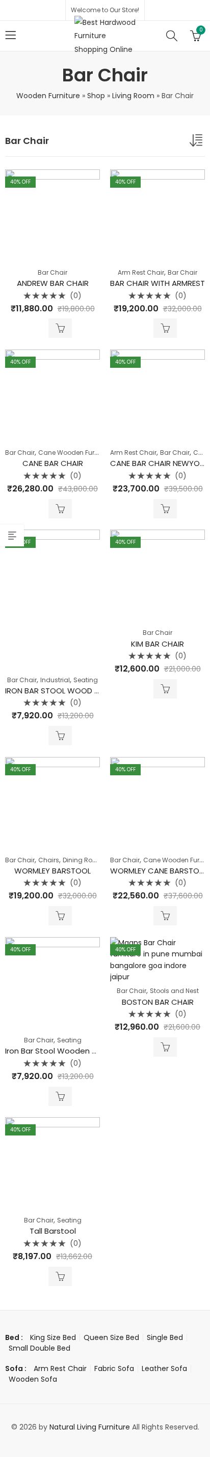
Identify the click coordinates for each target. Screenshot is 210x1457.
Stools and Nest (174, 990)
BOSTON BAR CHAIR (158, 1002)
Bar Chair (52, 272)
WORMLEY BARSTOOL (52, 870)
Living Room (133, 96)
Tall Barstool (53, 1231)
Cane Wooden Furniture (75, 452)
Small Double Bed (39, 1348)
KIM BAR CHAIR (157, 643)
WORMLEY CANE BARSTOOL (159, 870)
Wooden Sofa (33, 1379)
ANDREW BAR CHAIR (53, 283)
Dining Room (83, 860)
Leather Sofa (164, 1368)
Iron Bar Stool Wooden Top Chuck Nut (76, 1050)
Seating (85, 680)
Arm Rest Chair (141, 272)
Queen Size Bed (111, 1337)
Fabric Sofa (114, 1368)
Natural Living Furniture (89, 1427)
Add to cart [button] (60, 328)
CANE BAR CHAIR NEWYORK (159, 463)
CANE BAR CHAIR (52, 463)
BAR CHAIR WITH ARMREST (157, 283)
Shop (96, 96)
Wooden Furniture (48, 96)
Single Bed (165, 1337)
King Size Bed (53, 1337)
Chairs (48, 860)
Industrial (55, 680)
